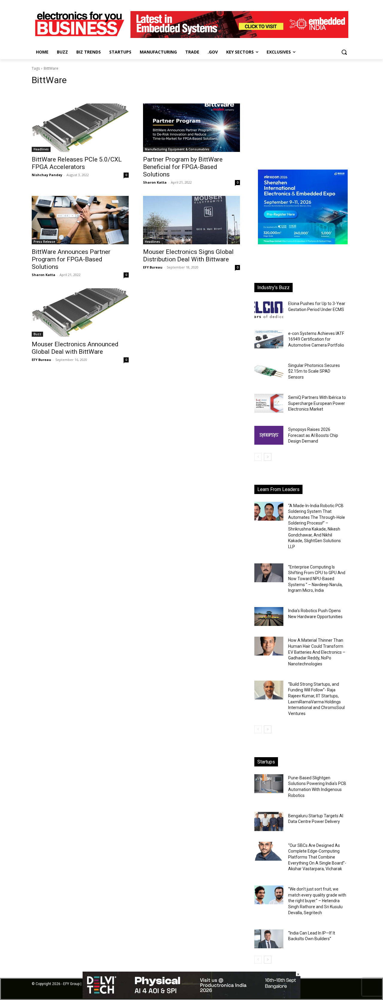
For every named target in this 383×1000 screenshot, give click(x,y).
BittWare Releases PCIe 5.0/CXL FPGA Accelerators (77, 163)
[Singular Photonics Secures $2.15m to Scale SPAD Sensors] (268, 371)
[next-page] (267, 457)
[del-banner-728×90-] (191, 996)
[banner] (303, 242)
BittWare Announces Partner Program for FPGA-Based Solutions (71, 259)
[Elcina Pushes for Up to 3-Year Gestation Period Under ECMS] (268, 309)
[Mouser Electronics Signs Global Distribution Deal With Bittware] (191, 220)
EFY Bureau (152, 267)
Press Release (44, 242)
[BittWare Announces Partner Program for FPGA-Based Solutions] (80, 220)
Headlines (41, 149)
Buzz (37, 334)
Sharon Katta (155, 182)
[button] (344, 52)
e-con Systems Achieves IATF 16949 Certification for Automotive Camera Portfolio (316, 339)
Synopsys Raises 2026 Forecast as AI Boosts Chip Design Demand (313, 435)
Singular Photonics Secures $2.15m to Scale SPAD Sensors (314, 371)
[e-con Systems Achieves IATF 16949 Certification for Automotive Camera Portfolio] (268, 339)
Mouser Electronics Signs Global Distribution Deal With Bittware (188, 255)
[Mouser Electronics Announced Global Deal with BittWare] (80, 312)
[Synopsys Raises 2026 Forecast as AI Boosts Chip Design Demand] (268, 435)
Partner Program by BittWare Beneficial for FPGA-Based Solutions (183, 167)
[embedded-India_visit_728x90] (239, 36)
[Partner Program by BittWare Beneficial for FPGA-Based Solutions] (191, 127)
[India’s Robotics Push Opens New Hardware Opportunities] (268, 616)
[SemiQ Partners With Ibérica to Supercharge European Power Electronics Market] (268, 403)
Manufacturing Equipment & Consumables (177, 149)
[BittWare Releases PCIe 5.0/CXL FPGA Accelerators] (80, 127)
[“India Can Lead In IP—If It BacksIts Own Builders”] (268, 938)
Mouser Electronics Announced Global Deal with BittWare (75, 348)
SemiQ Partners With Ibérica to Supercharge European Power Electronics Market (317, 403)
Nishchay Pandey (47, 175)
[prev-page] (258, 457)
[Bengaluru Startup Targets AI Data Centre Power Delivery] (268, 821)
